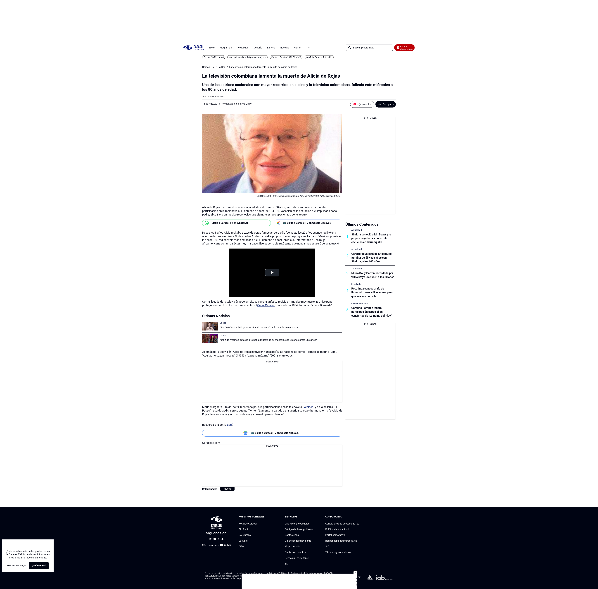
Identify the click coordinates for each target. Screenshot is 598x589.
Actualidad (356, 230)
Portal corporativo (335, 535)
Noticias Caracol (248, 523)
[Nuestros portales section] (265, 516)
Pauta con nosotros (295, 552)
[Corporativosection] (358, 516)
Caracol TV (208, 67)
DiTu (241, 546)
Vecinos (308, 407)
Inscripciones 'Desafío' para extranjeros (247, 57)
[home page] (193, 47)
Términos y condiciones (338, 552)
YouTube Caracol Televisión (319, 57)
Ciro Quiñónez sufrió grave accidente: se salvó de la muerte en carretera (259, 327)
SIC (327, 546)
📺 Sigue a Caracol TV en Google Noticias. (275, 432)
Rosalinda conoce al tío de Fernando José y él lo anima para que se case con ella (372, 292)
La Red (221, 67)
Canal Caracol (266, 305)
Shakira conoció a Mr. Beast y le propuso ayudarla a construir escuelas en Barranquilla (371, 238)
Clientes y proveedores (297, 523)
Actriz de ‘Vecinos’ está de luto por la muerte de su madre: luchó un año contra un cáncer (268, 339)
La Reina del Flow (359, 303)
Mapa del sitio (292, 546)
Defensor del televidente (298, 540)
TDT (287, 563)
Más (309, 48)
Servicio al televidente (297, 557)
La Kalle (243, 540)
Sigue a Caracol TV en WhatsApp (230, 222)
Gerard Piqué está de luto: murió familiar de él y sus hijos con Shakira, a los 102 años (371, 257)
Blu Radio (244, 529)
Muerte (227, 488)
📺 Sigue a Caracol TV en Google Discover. (307, 222)
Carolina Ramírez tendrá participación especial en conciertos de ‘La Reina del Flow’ (371, 311)
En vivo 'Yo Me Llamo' (214, 57)
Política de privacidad (337, 529)
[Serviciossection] (312, 516)
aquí (229, 424)
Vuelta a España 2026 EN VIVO (286, 57)
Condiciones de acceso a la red (342, 523)
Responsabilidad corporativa (341, 540)
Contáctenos (292, 535)
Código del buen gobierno (299, 529)
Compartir (388, 104)
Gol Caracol (245, 535)
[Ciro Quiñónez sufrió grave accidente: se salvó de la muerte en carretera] (210, 326)
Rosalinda (356, 284)
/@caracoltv (364, 104)
